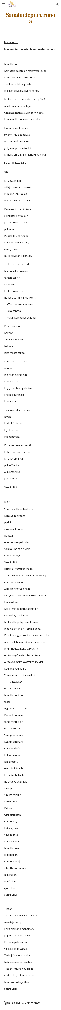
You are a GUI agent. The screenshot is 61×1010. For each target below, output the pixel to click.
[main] (30, 18)
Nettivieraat (32, 1003)
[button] (4, 4)
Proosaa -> (11, 42)
